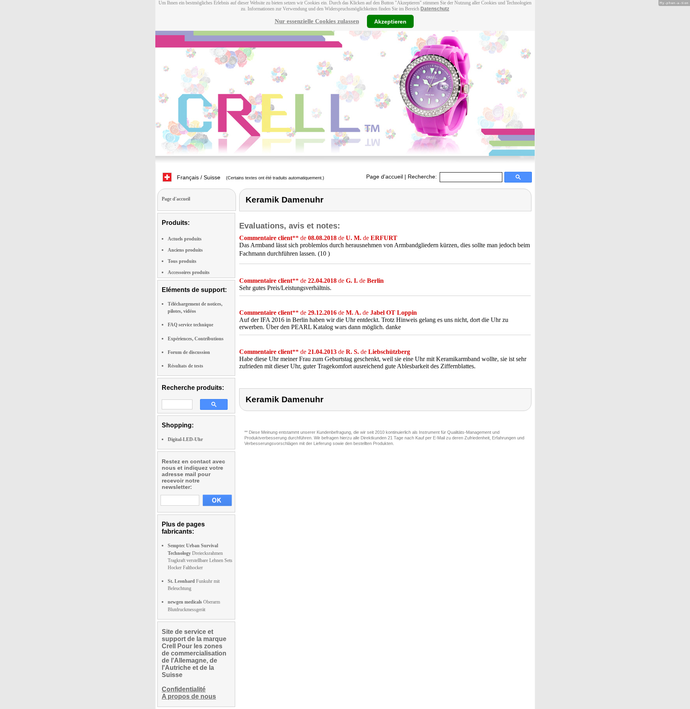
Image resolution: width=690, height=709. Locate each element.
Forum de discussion (189, 352)
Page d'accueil (384, 176)
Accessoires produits (189, 272)
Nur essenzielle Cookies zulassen (317, 21)
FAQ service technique (190, 325)
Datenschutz (434, 9)
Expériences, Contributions (196, 339)
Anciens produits (185, 250)
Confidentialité (184, 689)
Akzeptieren (390, 21)
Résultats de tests (185, 366)
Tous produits (182, 261)
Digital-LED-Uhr (185, 439)
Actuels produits (185, 239)
